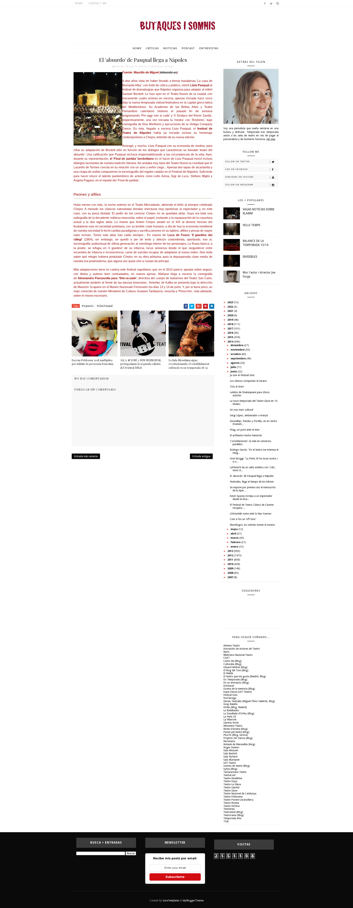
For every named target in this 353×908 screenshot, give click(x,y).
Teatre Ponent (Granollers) (238, 799)
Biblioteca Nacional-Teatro (238, 654)
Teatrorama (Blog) (233, 815)
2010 (230, 564)
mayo (234, 529)
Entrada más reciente (86, 456)
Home (79, 3)
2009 (230, 568)
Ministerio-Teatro (233, 725)
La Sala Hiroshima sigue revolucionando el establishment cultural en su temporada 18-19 (189, 363)
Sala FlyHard (230, 756)
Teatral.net (229, 775)
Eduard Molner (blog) (235, 667)
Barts (226, 651)
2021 (230, 310)
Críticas (152, 48)
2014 (230, 341)
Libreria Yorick (231, 722)
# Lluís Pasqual (105, 306)
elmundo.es (169, 72)
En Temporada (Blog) (235, 679)
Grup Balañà (230, 704)
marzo (235, 537)
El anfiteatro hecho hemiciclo (246, 435)
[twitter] (271, 3)
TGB (226, 821)
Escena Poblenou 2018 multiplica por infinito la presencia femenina (92, 362)
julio (234, 367)
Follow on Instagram (239, 185)
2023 (230, 302)
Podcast (188, 48)
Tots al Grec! (237, 386)
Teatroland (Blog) (233, 812)
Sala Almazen (230, 750)
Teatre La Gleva (232, 784)
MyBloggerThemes (193, 900)
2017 (230, 328)
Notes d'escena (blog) (235, 728)
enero (235, 546)
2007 (230, 577)
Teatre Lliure (230, 790)
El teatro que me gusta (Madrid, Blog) (244, 676)
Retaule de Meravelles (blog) (239, 744)
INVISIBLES (250, 256)
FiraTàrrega (229, 698)
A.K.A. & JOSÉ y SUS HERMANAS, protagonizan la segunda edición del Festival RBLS (140, 363)
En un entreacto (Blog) (236, 682)
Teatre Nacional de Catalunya (239, 793)
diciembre (237, 345)
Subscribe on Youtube (239, 177)
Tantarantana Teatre (234, 772)
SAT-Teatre (229, 762)
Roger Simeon (231, 747)
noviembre (238, 349)
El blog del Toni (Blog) (235, 670)
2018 (230, 324)
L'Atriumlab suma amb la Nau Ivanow (250, 513)
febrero (236, 542)
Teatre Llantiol (231, 787)
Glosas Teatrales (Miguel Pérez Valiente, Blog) (249, 701)
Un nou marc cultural (241, 409)
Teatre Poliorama (233, 796)
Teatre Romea (231, 802)
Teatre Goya (230, 781)
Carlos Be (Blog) (232, 660)
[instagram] (277, 3)
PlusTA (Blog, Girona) (235, 734)
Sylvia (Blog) (230, 768)
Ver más (270, 139)
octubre (236, 354)
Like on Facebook (236, 169)
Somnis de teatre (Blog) (236, 765)
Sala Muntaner (231, 759)
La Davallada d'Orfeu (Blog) (238, 713)
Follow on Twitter (237, 162)
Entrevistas (208, 48)
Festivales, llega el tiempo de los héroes (252, 481)
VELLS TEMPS (251, 225)
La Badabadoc (231, 710)
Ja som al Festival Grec (242, 375)
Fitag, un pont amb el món (245, 429)
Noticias (170, 48)
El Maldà (228, 673)
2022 (230, 306)
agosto (235, 362)
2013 (230, 551)
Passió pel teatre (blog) (236, 732)
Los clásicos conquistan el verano (248, 380)
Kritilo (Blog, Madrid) (235, 707)
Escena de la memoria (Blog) (239, 688)
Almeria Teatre (231, 645)
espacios (142, 66)
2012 (230, 555)
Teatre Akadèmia (232, 778)
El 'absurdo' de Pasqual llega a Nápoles (252, 475)
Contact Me (98, 3)
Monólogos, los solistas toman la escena (252, 524)
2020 (230, 315)
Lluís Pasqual (156, 66)
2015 (230, 337)
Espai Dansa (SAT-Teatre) (237, 691)
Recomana (229, 741)
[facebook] (265, 3)
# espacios (87, 306)
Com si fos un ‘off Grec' (243, 519)
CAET (226, 657)
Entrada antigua (201, 456)
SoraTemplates (171, 900)
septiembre (239, 358)
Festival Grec (230, 694)
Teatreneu (229, 808)
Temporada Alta (232, 818)
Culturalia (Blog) (232, 664)
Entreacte (228, 685)
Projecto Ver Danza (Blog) (238, 738)
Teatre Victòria (231, 805)
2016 (230, 332)
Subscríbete (175, 877)
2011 (230, 559)
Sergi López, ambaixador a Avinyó (249, 415)
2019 (230, 319)
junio (234, 371)
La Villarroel (229, 719)
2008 (230, 572)
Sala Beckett (230, 753)
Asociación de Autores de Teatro (241, 648)
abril (234, 533)
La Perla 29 (229, 716)
